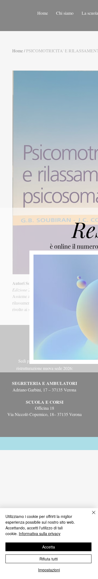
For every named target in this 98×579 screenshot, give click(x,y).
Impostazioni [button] (49, 569)
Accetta (48, 547)
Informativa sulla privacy (39, 533)
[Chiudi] (90, 515)
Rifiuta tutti (48, 559)
